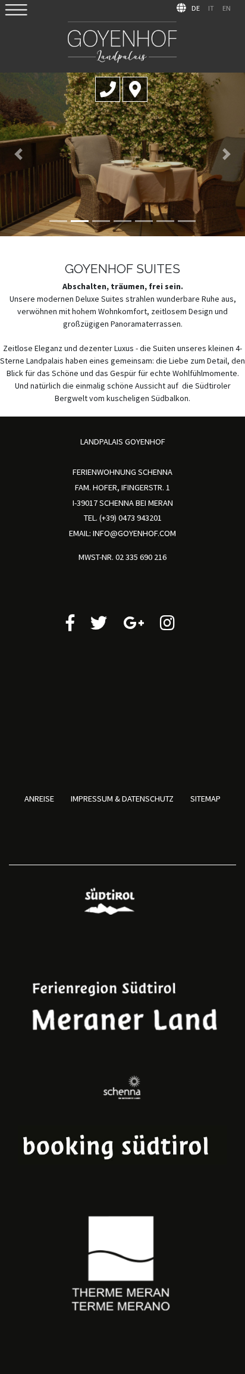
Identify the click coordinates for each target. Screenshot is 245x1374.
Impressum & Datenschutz (122, 798)
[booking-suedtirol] (122, 1144)
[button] (18, 154)
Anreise (39, 798)
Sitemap (205, 798)
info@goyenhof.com (134, 533)
